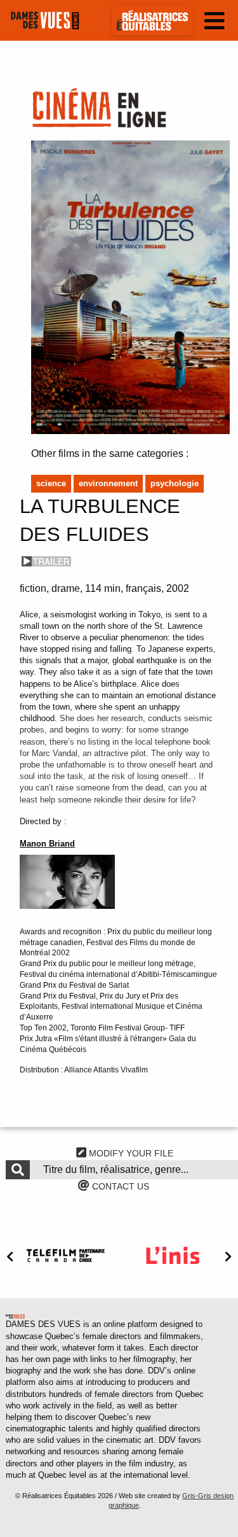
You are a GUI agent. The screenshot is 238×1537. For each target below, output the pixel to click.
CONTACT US (119, 1186)
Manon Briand (47, 843)
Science (51, 483)
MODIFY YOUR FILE (129, 1153)
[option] (65, 1255)
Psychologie (174, 483)
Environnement (108, 483)
